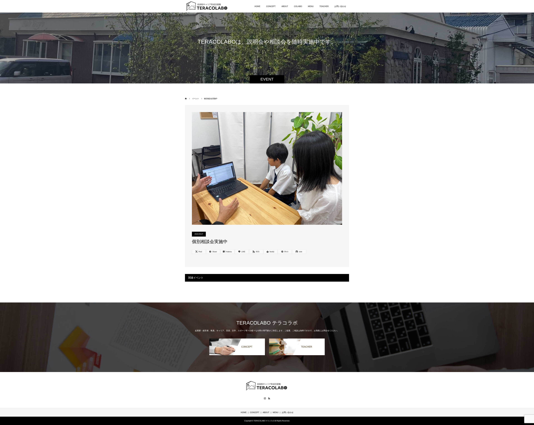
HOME (257, 6)
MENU (311, 6)
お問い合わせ (340, 6)
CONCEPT (271, 6)
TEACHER (324, 6)
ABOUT (284, 6)
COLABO (298, 6)
